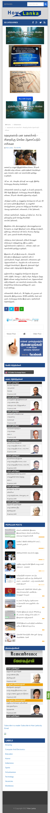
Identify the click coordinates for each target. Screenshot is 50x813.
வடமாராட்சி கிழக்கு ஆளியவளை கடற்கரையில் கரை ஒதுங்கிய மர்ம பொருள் (28, 603)
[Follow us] (40, 22)
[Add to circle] (36, 22)
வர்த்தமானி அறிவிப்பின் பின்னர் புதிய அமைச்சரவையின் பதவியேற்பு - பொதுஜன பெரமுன (29, 592)
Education (9, 754)
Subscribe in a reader (12, 725)
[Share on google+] (16, 309)
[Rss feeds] (44, 22)
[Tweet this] (11, 309)
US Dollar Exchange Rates (17, 372)
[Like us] (33, 22)
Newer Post (11, 334)
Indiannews (9, 763)
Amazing (8, 745)
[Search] (46, 4)
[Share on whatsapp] (21, 309)
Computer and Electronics (15, 749)
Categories (12, 22)
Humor (7, 758)
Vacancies (9, 781)
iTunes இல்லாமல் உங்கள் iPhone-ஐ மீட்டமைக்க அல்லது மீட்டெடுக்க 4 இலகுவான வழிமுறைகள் (29, 614)
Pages (9, 4)
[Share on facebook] (6, 309)
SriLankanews (10, 772)
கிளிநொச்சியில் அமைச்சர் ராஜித (28, 553)
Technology (9, 777)
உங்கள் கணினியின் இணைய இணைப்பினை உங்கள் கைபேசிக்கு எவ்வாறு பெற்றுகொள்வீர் (28, 533)
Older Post (37, 334)
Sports (7, 768)
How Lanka (31, 808)
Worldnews (9, 786)
